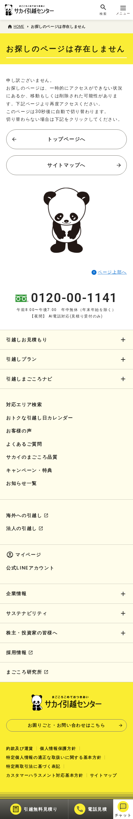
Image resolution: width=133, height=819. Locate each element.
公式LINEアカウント (30, 568)
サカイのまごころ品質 (32, 457)
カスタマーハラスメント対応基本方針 (45, 775)
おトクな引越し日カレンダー (39, 418)
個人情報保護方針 (58, 748)
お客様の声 (19, 431)
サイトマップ (103, 775)
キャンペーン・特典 (29, 470)
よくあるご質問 (24, 444)
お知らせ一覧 (21, 483)
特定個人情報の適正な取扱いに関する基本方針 (53, 757)
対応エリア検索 (24, 404)
